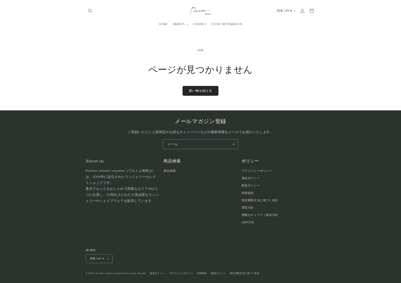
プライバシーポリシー (257, 171)
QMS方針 (248, 222)
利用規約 (248, 193)
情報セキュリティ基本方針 (260, 215)
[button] (90, 10)
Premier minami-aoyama (109, 273)
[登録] (233, 144)
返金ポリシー (251, 178)
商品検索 (170, 171)
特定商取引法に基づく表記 (260, 200)
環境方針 (248, 207)
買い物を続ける (200, 91)
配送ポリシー (251, 185)
